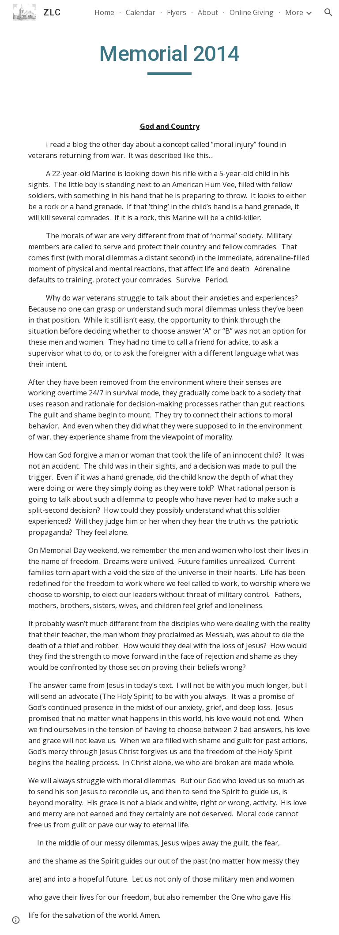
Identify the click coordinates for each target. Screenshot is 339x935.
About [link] (208, 12)
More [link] (294, 12)
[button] (328, 12)
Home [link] (104, 12)
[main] (169, 58)
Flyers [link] (176, 12)
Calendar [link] (140, 12)
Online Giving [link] (252, 12)
